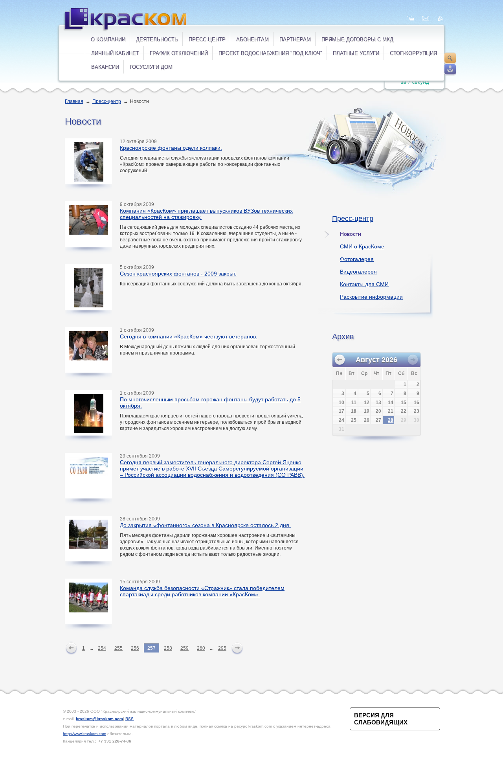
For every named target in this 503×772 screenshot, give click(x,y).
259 (184, 648)
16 (416, 402)
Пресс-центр (207, 39)
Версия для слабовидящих (381, 719)
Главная (74, 101)
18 (353, 411)
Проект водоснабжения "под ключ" (270, 53)
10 (341, 402)
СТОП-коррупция (413, 53)
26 (366, 420)
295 (222, 648)
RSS (129, 719)
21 (390, 411)
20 (378, 411)
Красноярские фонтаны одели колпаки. (171, 148)
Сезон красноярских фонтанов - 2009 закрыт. (178, 273)
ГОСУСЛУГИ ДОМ (151, 67)
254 (102, 648)
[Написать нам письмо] (425, 18)
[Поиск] (450, 58)
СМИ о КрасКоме (362, 246)
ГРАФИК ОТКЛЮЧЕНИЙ (179, 53)
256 (135, 648)
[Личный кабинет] (450, 69)
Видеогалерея (358, 271)
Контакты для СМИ (364, 284)
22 (403, 411)
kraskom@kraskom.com (99, 719)
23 (416, 411)
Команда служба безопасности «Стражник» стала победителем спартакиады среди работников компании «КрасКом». (202, 591)
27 (378, 420)
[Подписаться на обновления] (440, 18)
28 (390, 420)
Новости (350, 234)
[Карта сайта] (410, 18)
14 (390, 402)
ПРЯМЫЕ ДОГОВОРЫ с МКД (357, 39)
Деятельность (157, 39)
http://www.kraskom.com (84, 734)
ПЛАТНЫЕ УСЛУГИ (356, 53)
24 (341, 420)
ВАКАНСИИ (105, 67)
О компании (108, 39)
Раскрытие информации (371, 297)
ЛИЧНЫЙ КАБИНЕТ (115, 53)
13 (378, 402)
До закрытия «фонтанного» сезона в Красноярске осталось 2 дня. (205, 525)
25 (353, 420)
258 (168, 648)
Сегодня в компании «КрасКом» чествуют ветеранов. (188, 336)
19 (366, 411)
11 (353, 402)
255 (118, 648)
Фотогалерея (357, 259)
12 (366, 402)
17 (341, 411)
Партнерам (295, 39)
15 (403, 402)
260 (201, 648)
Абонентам (252, 39)
